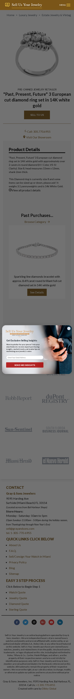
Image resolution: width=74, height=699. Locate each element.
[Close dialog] (68, 328)
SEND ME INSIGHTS (24, 365)
